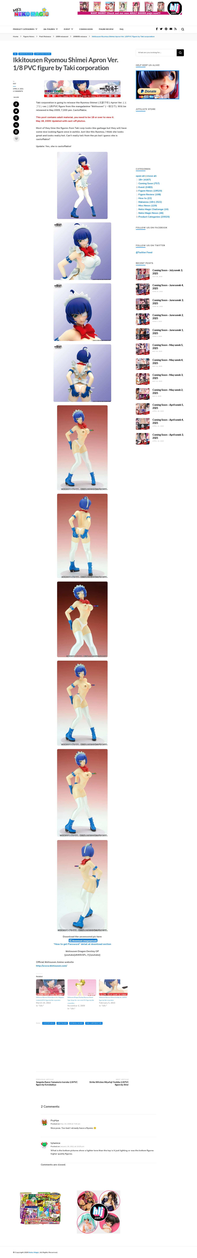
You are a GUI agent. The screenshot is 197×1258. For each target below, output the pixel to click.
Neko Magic (34, 1252)
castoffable (48, 1023)
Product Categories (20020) (154, 216)
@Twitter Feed (144, 252)
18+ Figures (49, 29)
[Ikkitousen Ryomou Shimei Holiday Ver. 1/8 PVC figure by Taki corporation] (113, 987)
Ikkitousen (62, 1023)
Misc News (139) (147, 205)
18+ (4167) (144, 179)
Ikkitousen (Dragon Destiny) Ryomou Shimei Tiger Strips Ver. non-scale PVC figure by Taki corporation (80, 1000)
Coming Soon (86, 29)
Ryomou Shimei (76, 1023)
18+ (15, 54)
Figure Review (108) (149, 194)
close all (152, 176)
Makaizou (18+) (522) (150, 202)
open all (140, 176)
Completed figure (42, 54)
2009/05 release (25, 54)
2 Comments (22, 91)
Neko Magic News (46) (151, 213)
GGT (14, 84)
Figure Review (106, 29)
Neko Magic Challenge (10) (153, 209)
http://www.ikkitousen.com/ (51, 965)
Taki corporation (94, 1023)
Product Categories (23, 29)
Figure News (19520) (150, 190)
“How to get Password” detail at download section (82, 944)
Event (67, 29)
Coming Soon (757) (149, 183)
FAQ (121, 29)
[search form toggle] (182, 29)
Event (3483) (145, 187)
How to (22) (145, 198)
